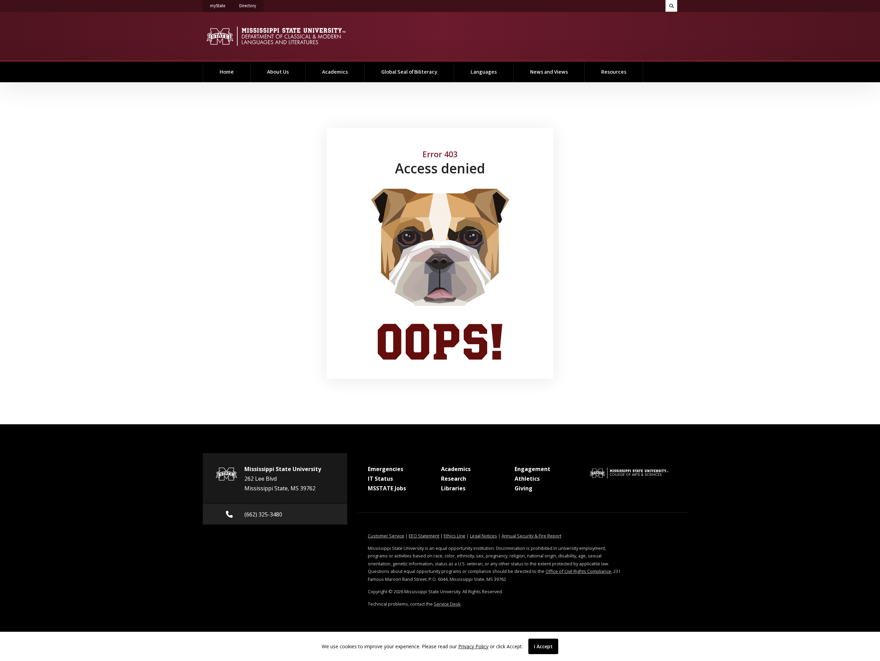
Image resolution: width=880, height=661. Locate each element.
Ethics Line (454, 536)
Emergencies (385, 469)
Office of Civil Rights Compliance (578, 571)
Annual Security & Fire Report (531, 536)
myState (221, 5)
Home (227, 72)
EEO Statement (424, 536)
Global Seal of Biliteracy (409, 72)
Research (453, 478)
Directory (251, 5)
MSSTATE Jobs (387, 488)
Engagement (532, 469)
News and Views (549, 72)
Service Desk (447, 604)
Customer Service (386, 536)
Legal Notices (483, 536)
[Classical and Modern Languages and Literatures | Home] (276, 36)
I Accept (543, 646)
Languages (484, 72)
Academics (335, 72)
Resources (613, 72)
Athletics (527, 478)
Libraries (453, 488)
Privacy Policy (473, 646)
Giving (523, 488)
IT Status (380, 478)
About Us (278, 72)
